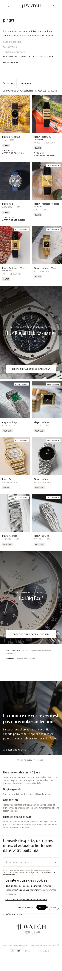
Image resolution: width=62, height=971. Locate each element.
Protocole (46, 56)
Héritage (8, 56)
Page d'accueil (24, 760)
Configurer (53, 907)
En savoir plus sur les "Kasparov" (31, 369)
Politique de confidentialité (44, 945)
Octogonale (22, 56)
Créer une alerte (16, 750)
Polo (35, 56)
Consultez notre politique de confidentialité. (26, 899)
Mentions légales (18, 945)
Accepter (41, 907)
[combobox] (27, 83)
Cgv (5, 945)
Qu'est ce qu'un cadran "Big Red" (31, 634)
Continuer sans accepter (25, 907)
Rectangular (10, 62)
